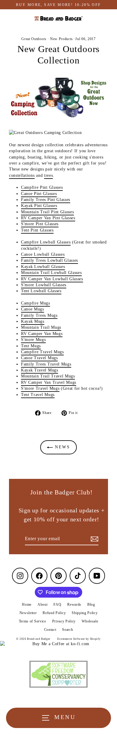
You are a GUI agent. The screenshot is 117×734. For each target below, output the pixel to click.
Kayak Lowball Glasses (43, 266)
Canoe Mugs (32, 309)
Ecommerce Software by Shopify (79, 638)
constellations (22, 175)
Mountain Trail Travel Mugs (48, 376)
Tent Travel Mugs (38, 394)
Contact (50, 630)
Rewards (74, 604)
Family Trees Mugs (39, 315)
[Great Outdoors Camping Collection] (58, 133)
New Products (61, 39)
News (61, 447)
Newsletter (28, 613)
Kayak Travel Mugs (39, 370)
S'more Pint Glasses (39, 224)
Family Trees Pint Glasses (45, 199)
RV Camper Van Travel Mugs (48, 382)
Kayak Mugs (32, 321)
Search (67, 630)
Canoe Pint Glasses (39, 193)
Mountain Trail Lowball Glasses (51, 272)
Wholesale (90, 621)
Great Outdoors (33, 39)
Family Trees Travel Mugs (46, 364)
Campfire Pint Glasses (42, 187)
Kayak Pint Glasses (39, 205)
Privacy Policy (64, 621)
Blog (91, 604)
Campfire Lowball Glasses (45, 242)
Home (27, 604)
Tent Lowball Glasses (41, 291)
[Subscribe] (93, 539)
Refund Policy (54, 613)
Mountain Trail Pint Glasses (47, 212)
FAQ (57, 604)
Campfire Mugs (35, 303)
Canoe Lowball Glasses (42, 254)
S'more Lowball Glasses (43, 285)
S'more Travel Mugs (40, 388)
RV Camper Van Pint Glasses (48, 218)
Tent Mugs (31, 346)
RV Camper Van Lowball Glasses (52, 279)
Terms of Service (32, 621)
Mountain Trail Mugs (41, 327)
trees (48, 175)
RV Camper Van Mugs (41, 333)
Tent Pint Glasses (37, 230)
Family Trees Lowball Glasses (49, 260)
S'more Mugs (33, 339)
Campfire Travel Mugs (42, 352)
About (42, 604)
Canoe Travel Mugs (39, 358)
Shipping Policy (85, 613)
